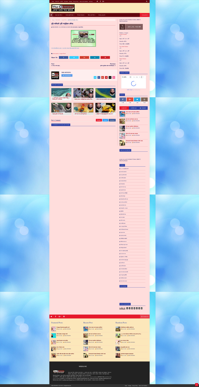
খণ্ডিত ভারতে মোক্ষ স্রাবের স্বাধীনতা (132, 111)
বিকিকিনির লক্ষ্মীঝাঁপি (124, 238)
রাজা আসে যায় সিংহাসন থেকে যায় (132, 119)
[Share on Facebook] (63, 57)
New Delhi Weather (123, 46)
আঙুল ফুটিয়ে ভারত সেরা (125, 347)
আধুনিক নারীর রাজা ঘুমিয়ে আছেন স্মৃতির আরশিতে (65, 353)
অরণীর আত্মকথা (123, 177)
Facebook (112, 120)
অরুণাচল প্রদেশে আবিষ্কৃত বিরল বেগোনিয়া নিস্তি (83, 99)
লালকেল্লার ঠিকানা (124, 269)
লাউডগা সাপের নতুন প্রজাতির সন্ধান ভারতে (104, 99)
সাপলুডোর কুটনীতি (124, 275)
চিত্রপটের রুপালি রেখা (124, 199)
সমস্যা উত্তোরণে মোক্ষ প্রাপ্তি (62, 340)
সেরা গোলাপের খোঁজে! (125, 340)
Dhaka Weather (122, 58)
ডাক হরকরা (123, 217)
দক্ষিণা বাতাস (123, 220)
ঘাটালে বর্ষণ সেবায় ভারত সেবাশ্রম (132, 133)
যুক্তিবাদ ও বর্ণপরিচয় (124, 256)
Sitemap (70, 1)
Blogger (99, 120)
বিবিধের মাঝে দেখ (123, 241)
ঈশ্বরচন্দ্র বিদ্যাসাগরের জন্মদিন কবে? (63, 327)
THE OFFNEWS (54, 385)
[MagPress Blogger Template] (63, 7)
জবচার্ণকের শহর (123, 205)
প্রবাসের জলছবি (123, 235)
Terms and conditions (84, 1)
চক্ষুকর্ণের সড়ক (123, 190)
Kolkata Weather (123, 34)
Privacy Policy (76, 1)
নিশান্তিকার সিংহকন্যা (124, 229)
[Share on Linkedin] (95, 57)
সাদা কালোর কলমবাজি (124, 272)
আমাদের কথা (57, 1)
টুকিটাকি (122, 211)
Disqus (105, 120)
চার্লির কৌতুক (123, 196)
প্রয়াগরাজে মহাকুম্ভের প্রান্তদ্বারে (127, 353)
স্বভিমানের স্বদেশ (124, 278)
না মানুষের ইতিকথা (64, 20)
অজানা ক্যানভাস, (75, 27)
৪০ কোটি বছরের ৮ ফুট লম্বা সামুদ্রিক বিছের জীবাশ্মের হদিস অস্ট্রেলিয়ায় (60, 98)
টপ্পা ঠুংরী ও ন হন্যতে (124, 208)
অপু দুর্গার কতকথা (124, 174)
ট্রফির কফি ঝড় (123, 214)
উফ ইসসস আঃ (123, 187)
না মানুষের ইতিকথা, (80, 27)
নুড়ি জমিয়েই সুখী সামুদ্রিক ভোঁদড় (62, 23)
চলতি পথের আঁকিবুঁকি (124, 193)
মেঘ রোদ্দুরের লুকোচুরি (124, 250)
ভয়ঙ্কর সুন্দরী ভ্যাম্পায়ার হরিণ (57, 113)
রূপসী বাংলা (123, 262)
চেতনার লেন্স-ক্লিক (124, 202)
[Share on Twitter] (74, 57)
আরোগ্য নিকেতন (123, 181)
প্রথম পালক (123, 232)
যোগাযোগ (61, 1)
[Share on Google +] (84, 57)
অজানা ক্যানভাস (57, 20)
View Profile (68, 75)
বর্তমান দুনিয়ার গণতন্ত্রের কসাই (62, 333)
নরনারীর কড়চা (123, 223)
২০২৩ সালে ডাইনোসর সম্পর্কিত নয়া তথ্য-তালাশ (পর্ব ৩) (131, 333)
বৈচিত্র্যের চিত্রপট (123, 247)
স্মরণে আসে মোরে (124, 281)
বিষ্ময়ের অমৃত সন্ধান (124, 244)
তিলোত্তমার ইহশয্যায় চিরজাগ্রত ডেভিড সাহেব (134, 140)
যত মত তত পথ (123, 253)
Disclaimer (66, 1)
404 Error (91, 1)
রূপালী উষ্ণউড (123, 265)
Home (53, 1)
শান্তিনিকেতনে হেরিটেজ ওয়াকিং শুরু (127, 327)
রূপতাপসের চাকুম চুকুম (124, 259)
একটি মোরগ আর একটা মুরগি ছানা (81, 113)
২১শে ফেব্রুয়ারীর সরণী (124, 168)
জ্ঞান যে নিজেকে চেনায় (60, 347)
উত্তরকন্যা (123, 184)
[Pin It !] (105, 57)
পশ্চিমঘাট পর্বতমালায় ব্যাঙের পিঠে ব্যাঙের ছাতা (105, 113)
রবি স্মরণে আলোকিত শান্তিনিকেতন (132, 126)
